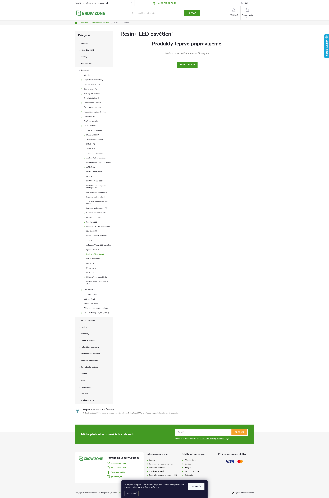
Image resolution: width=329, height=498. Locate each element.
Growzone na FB (118, 472)
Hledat (192, 13)
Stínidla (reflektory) (91, 98)
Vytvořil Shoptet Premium (244, 493)
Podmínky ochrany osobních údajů (163, 475)
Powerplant (91, 268)
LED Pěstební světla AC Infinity (98, 162)
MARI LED (90, 272)
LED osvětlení (89, 299)
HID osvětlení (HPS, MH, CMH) (96, 313)
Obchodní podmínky (157, 467)
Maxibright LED (92, 135)
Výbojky (87, 75)
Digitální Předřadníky (92, 84)
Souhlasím (196, 486)
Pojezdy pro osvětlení (92, 93)
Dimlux (89, 176)
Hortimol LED (91, 231)
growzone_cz (116, 477)
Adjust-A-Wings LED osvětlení (98, 245)
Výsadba (84, 43)
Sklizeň (84, 374)
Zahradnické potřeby (89, 367)
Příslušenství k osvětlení (93, 103)
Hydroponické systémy (90, 354)
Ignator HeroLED (93, 249)
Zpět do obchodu (187, 64)
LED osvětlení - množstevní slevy (97, 283)
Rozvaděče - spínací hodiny (95, 112)
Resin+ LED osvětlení (95, 254)
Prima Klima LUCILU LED (96, 236)
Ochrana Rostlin (87, 340)
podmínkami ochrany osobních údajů (214, 438)
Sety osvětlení (89, 290)
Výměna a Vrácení (156, 471)
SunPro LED (91, 240)
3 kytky (84, 57)
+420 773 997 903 (118, 468)
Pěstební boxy (86, 63)
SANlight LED (91, 222)
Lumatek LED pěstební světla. (98, 226)
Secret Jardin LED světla (96, 213)
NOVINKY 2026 (87, 50)
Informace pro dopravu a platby (97, 3)
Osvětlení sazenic (91, 121)
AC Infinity (90, 167)
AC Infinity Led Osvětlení (96, 158)
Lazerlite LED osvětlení (95, 197)
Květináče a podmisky (90, 347)
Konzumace (85, 387)
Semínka (84, 394)
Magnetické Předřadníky (93, 80)
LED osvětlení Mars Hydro (96, 277)
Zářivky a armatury (91, 89)
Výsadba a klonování (89, 360)
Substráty (85, 333)
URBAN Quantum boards (96, 192)
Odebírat (239, 432)
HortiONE (90, 263)
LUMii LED (90, 144)
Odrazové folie (89, 116)
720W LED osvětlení (94, 153)
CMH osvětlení (89, 126)
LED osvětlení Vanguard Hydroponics (96, 186)
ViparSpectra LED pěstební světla (97, 202)
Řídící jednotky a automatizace (96, 308)
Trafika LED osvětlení (94, 139)
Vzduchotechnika (88, 320)
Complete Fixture (90, 294)
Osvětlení (85, 70)
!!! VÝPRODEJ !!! (87, 400)
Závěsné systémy (91, 303)
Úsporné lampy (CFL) (92, 107)
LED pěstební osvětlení (93, 130)
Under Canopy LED (94, 172)
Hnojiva (84, 327)
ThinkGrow (90, 149)
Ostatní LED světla (93, 217)
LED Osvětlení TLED (94, 181)
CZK (246, 3)
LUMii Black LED (93, 259)
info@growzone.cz (118, 463)
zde (157, 487)
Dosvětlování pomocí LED (96, 208)
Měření (83, 380)
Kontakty (78, 3)
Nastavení (131, 493)
